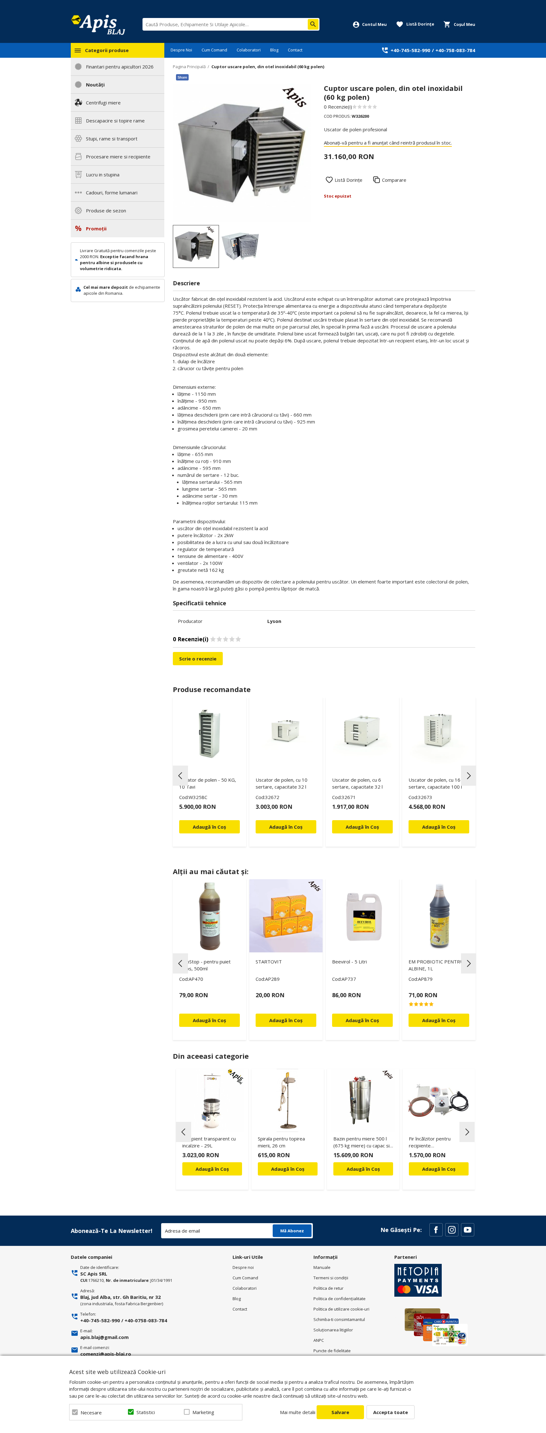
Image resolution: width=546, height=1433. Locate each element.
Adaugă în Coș (212, 1169)
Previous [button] (180, 776)
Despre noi (243, 1267)
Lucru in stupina (102, 174)
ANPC (318, 1340)
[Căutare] (313, 24)
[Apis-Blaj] (98, 25)
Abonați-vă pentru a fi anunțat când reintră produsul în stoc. (388, 142)
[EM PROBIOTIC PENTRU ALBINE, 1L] (439, 915)
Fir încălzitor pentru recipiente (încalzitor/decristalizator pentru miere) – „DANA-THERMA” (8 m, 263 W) (436, 1143)
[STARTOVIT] (286, 915)
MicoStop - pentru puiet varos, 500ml (205, 965)
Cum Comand (214, 50)
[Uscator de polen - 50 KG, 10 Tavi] (209, 734)
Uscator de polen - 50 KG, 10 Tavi (207, 783)
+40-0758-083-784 (145, 1320)
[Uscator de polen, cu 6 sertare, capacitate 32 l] (362, 734)
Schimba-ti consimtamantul (339, 1319)
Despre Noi (181, 50)
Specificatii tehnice (199, 603)
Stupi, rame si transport (111, 138)
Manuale (322, 1267)
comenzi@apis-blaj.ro (105, 1354)
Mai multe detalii (297, 1412)
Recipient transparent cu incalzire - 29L (209, 1142)
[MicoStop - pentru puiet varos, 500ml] (209, 915)
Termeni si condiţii (330, 1278)
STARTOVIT (269, 961)
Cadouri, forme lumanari (111, 192)
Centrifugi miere (103, 102)
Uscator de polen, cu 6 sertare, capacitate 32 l (357, 783)
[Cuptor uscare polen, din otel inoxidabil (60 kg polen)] (196, 246)
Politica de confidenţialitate (339, 1298)
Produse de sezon (106, 210)
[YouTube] (467, 1229)
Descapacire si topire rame (115, 120)
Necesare (91, 1412)
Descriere (186, 283)
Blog (274, 50)
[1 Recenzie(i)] (439, 1004)
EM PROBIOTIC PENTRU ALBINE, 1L (436, 965)
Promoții (96, 228)
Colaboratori (249, 50)
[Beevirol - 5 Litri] (362, 915)
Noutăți (95, 84)
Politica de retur (328, 1288)
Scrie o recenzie (197, 658)
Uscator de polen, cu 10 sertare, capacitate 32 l (281, 783)
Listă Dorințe (348, 180)
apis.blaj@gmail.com (104, 1337)
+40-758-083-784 (455, 50)
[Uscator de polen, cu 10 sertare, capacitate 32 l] (286, 734)
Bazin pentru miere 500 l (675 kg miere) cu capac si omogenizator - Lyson (361, 1143)
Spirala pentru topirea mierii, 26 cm (281, 1142)
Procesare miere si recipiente (118, 156)
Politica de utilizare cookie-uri (341, 1309)
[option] (242, 153)
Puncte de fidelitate (332, 1350)
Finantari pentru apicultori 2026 (120, 66)
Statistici (145, 1412)
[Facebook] (436, 1229)
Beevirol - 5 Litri (349, 961)
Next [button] (468, 776)
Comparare (394, 180)
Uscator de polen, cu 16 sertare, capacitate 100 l (435, 783)
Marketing (203, 1412)
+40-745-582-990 (410, 50)
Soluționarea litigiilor (333, 1330)
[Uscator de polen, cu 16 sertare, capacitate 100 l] (439, 734)
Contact (295, 50)
